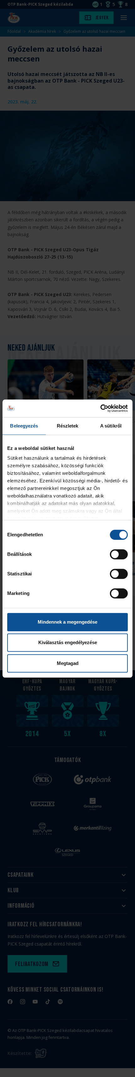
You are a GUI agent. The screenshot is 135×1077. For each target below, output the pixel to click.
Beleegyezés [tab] (24, 425)
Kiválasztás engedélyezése (67, 642)
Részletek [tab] (67, 425)
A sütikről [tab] (111, 425)
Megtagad (67, 663)
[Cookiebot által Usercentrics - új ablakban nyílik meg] (100, 408)
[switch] (119, 554)
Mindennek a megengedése (67, 622)
